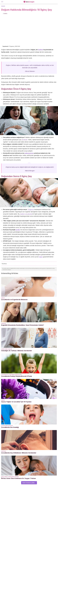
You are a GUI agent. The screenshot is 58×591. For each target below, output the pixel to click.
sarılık (18, 230)
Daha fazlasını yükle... (29, 482)
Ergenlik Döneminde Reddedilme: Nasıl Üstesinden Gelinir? (22, 325)
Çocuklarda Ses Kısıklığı (10, 427)
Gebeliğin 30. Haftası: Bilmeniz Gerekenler (16, 351)
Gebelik (3, 6)
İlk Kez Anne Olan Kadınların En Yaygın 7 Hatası (18, 478)
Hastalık (3, 451)
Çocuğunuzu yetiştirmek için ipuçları (11, 374)
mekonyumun (28, 153)
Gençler (3, 323)
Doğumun (31, 209)
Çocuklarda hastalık (7, 425)
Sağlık (3, 298)
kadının (40, 49)
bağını (41, 257)
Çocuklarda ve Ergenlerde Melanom (14, 299)
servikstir (24, 139)
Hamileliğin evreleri (6, 349)
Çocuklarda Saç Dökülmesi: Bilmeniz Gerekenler (18, 453)
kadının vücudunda (26, 214)
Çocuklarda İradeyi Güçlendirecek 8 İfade (16, 376)
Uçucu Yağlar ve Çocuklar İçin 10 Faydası (16, 402)
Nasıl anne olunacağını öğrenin (10, 476)
